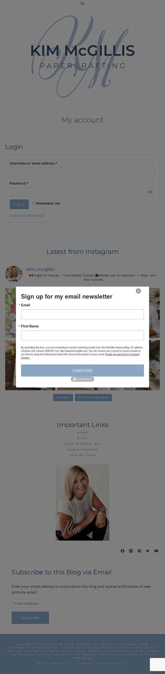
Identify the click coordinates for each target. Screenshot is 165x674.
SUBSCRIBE (82, 370)
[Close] (138, 291)
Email (25, 305)
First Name (30, 326)
